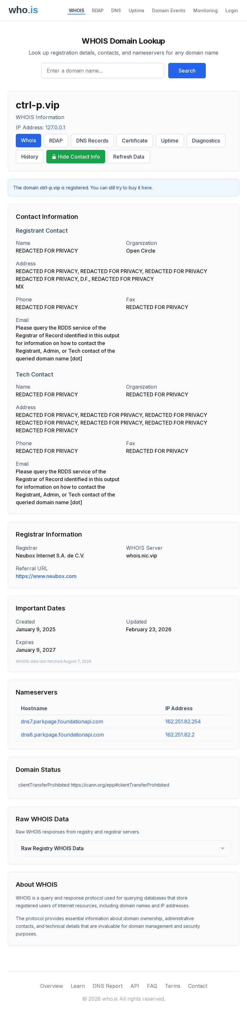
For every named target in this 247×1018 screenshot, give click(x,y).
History (29, 156)
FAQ (152, 986)
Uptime (136, 10)
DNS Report (108, 986)
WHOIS (76, 10)
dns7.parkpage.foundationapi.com (62, 721)
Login (231, 10)
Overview (51, 986)
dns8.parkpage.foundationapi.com (62, 734)
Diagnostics (206, 140)
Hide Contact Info (79, 156)
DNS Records (92, 140)
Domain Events (169, 10)
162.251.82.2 (180, 734)
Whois (28, 140)
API (134, 986)
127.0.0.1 (55, 127)
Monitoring (205, 10)
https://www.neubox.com (46, 576)
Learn (78, 986)
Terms (172, 986)
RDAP (98, 10)
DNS (116, 10)
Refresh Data (128, 156)
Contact (197, 986)
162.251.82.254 (183, 721)
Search (187, 70)
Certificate (135, 140)
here (147, 187)
